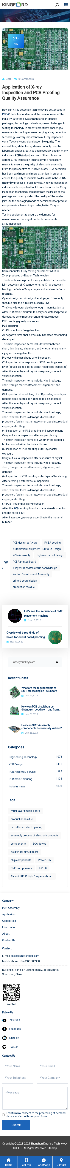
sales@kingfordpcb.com (25, 955)
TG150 (43, 868)
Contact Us (8, 940)
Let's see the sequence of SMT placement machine (43, 613)
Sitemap (52, 1148)
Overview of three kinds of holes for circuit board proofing (26, 635)
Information (9, 927)
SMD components (21, 868)
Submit (16, 1125)
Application (8, 914)
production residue (24, 586)
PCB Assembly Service (35, 771)
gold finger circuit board (24, 851)
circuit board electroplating (26, 827)
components (18, 843)
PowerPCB (44, 860)
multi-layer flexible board (25, 810)
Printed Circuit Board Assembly (31, 574)
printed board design (25, 580)
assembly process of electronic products (34, 835)
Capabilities (9, 920)
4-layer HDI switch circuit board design (35, 567)
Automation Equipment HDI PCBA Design (37, 548)
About (6, 933)
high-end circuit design (50, 555)
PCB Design (35, 764)
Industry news (35, 786)
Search (60, 15)
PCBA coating (52, 542)
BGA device (39, 843)
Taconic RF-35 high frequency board (32, 876)
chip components (21, 860)
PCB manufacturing (35, 779)
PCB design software (25, 542)
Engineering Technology (35, 757)
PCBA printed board (24, 561)
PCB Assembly (21, 555)
